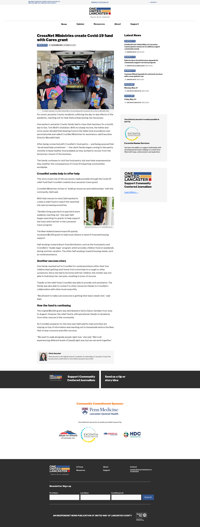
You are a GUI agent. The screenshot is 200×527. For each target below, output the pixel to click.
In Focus (79, 467)
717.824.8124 (134, 471)
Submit (148, 497)
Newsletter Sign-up (100, 2)
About (117, 24)
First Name (53, 493)
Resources (99, 24)
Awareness (42, 45)
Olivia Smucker (56, 45)
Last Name (84, 493)
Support (134, 24)
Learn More (131, 192)
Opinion (80, 24)
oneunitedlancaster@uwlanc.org (141, 469)
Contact (133, 467)
